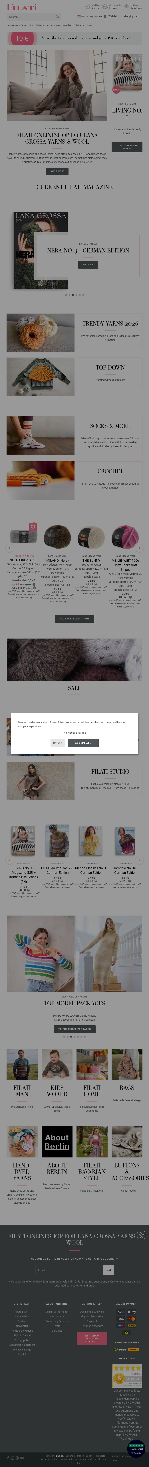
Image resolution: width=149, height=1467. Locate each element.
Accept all (83, 743)
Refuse (57, 743)
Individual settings (74, 732)
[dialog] (74, 733)
